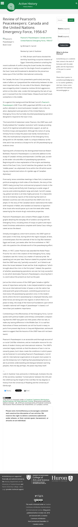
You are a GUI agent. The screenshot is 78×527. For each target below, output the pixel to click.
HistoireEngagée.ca (62, 90)
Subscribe (64, 45)
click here (59, 85)
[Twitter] (36, 495)
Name (64, 28)
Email (63, 36)
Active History (28, 3)
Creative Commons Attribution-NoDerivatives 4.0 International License (26, 400)
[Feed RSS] (42, 495)
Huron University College (10, 487)
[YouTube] (40, 495)
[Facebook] (38, 495)
